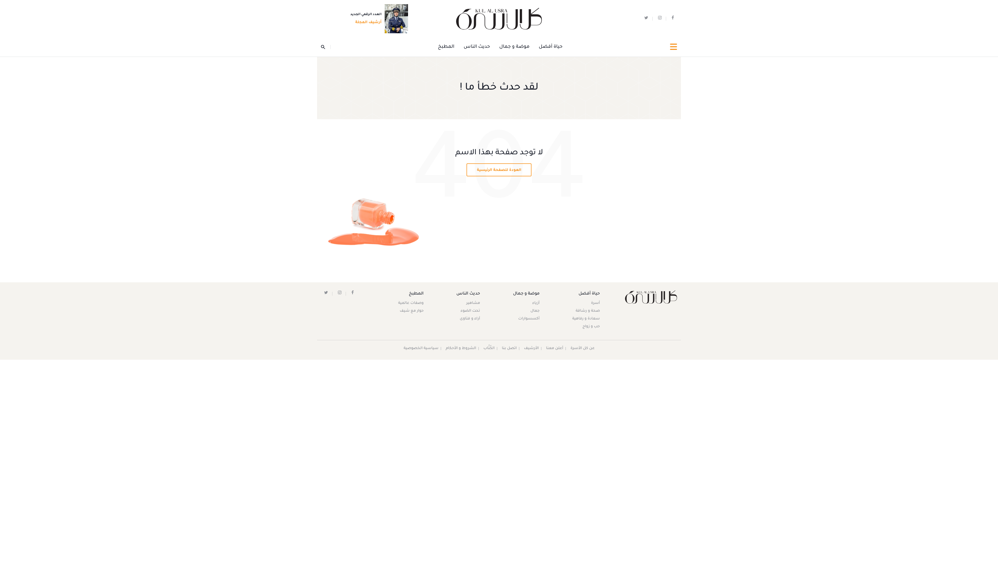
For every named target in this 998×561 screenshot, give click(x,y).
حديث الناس (477, 47)
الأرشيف (531, 348)
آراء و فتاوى (470, 319)
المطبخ (446, 47)
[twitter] (646, 19)
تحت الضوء (470, 311)
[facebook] (672, 19)
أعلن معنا (554, 348)
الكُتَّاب (489, 348)
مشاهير (473, 303)
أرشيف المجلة (368, 23)
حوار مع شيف (412, 311)
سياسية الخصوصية (421, 348)
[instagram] (660, 19)
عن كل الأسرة (582, 348)
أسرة (595, 303)
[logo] (499, 18)
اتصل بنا (509, 348)
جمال (535, 311)
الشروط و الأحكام (461, 348)
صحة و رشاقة (588, 311)
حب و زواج (591, 327)
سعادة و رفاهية (586, 319)
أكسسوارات (529, 319)
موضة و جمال (514, 47)
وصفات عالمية (411, 303)
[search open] (326, 47)
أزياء (536, 303)
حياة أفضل (550, 47)
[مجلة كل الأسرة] (650, 297)
